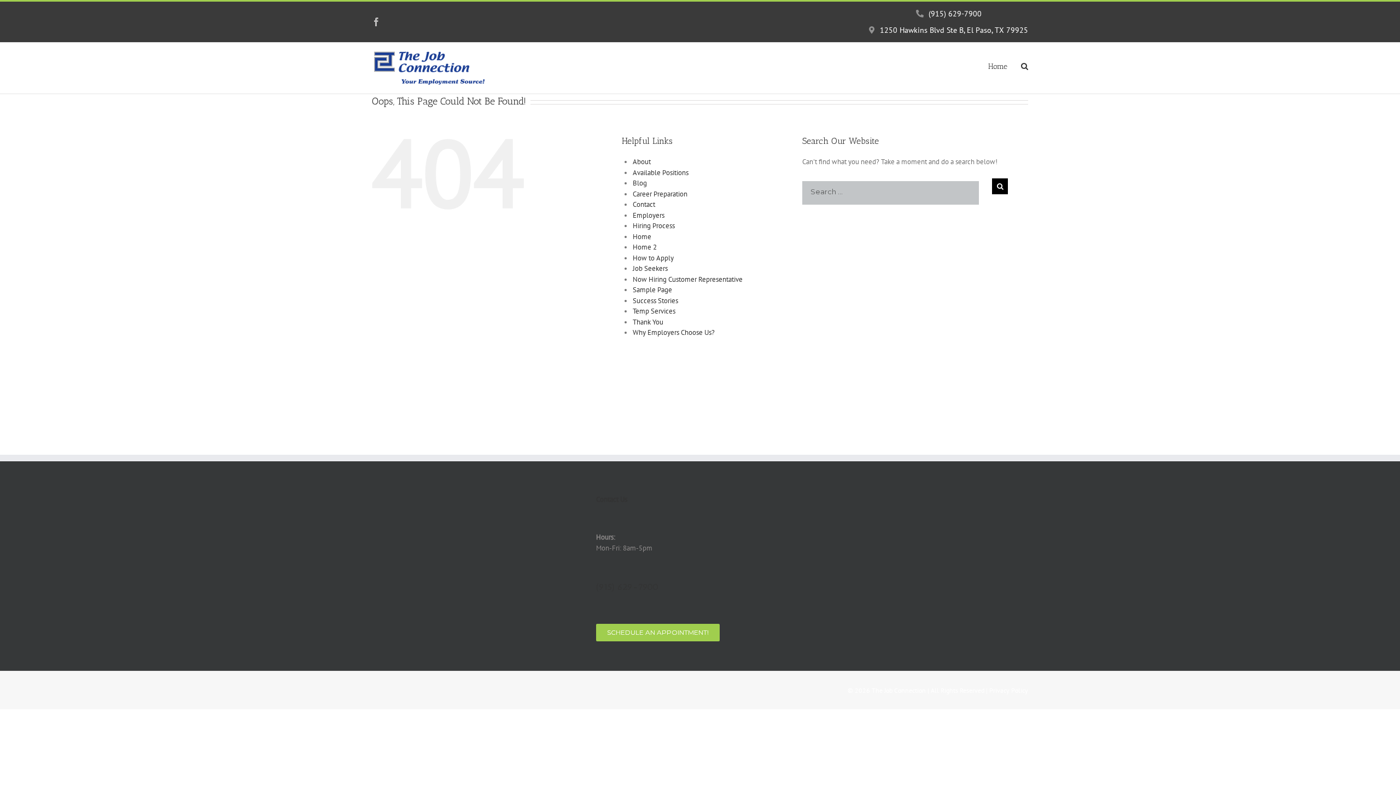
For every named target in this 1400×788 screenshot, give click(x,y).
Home (642, 236)
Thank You (648, 322)
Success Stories (655, 300)
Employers (648, 215)
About (642, 161)
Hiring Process (654, 225)
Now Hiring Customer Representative (688, 279)
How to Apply (653, 258)
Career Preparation (660, 194)
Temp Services (654, 311)
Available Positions (661, 172)
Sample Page (652, 289)
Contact (644, 204)
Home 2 (645, 247)
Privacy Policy (1008, 690)
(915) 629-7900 (954, 14)
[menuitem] (1004, 66)
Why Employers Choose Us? (674, 332)
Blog (640, 183)
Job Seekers (650, 268)
